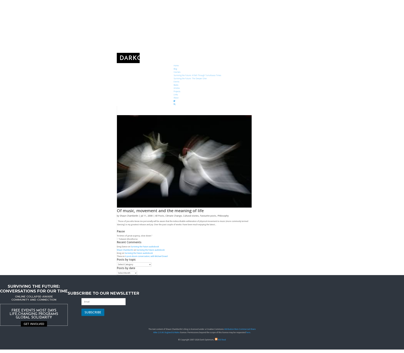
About (176, 97)
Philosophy (223, 215)
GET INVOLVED (34, 324)
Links (176, 94)
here (248, 332)
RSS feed (221, 339)
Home (176, 65)
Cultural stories (191, 215)
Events (176, 81)
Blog (175, 69)
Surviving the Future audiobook (145, 246)
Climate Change (173, 215)
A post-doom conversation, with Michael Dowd (146, 256)
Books (176, 85)
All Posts (159, 215)
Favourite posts (208, 215)
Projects (177, 91)
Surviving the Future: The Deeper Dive (190, 78)
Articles (177, 88)
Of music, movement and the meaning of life (160, 210)
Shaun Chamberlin (129, 215)
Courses (177, 72)
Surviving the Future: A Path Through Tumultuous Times (197, 75)
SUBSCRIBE (93, 312)
